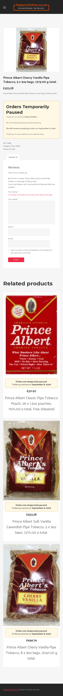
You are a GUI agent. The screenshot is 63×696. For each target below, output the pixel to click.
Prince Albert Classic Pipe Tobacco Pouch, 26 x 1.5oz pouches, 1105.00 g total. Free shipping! (31, 403)
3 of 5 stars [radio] (30, 194)
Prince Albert (15, 146)
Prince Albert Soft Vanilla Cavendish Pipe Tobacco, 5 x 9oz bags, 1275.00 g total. (31, 527)
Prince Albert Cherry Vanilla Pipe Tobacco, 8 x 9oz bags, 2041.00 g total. (31, 653)
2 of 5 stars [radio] (21, 194)
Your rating (13, 191)
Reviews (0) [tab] (13, 157)
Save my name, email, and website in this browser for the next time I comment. (31, 251)
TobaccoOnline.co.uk (11, 689)
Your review (13, 199)
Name (11, 227)
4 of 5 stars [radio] (39, 194)
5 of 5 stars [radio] (48, 194)
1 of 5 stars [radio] (12, 194)
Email (11, 238)
